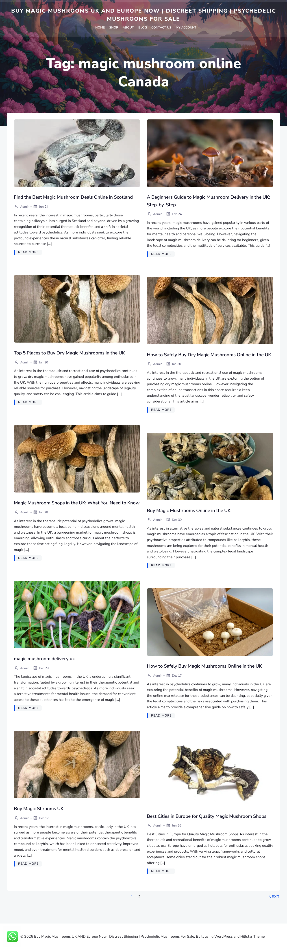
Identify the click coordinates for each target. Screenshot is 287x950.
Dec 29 (43, 668)
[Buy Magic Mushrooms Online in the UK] (210, 466)
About (128, 27)
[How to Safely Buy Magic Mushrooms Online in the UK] (210, 621)
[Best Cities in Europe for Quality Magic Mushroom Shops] (210, 772)
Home (100, 27)
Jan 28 (43, 512)
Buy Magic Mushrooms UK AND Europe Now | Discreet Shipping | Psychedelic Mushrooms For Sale (143, 14)
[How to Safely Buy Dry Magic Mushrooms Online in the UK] (210, 310)
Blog (142, 27)
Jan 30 (43, 362)
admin (24, 207)
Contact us (161, 27)
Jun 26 (176, 825)
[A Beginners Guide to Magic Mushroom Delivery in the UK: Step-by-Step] (210, 152)
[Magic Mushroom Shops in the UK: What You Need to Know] (77, 458)
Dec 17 (176, 675)
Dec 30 (176, 520)
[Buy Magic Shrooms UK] (77, 764)
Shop (113, 27)
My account (186, 27)
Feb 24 (176, 214)
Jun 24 (43, 207)
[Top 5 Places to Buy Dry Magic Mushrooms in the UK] (77, 308)
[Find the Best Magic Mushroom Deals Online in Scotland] (77, 152)
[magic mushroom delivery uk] (77, 614)
